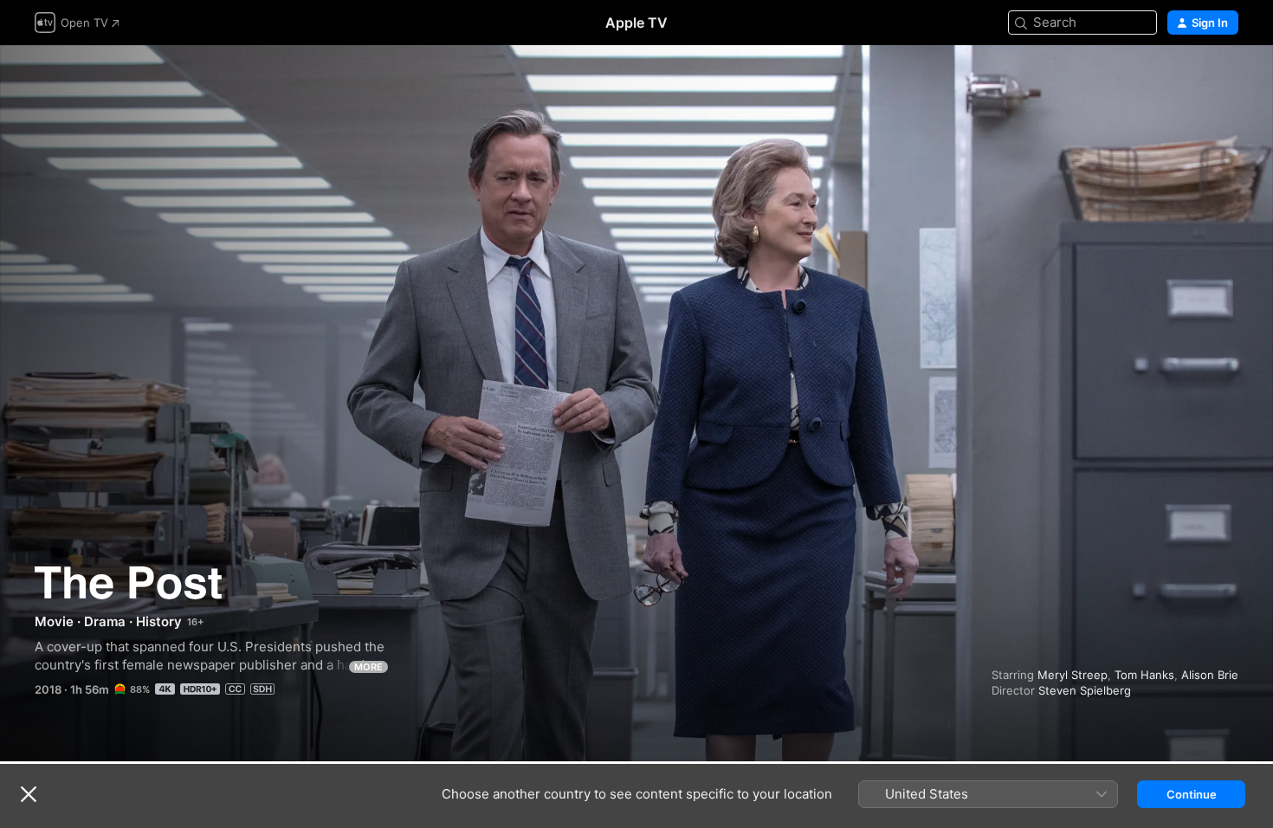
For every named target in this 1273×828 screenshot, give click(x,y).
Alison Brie (1209, 675)
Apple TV (636, 22)
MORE (368, 667)
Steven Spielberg (1084, 690)
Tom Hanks (1144, 675)
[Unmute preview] (1226, 79)
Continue (1191, 794)
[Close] (28, 794)
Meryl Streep (1072, 675)
